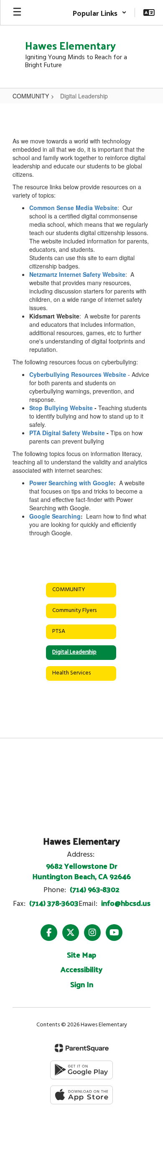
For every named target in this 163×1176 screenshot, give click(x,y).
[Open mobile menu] (17, 12)
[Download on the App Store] (81, 1095)
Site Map (81, 954)
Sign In (81, 984)
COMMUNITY (31, 96)
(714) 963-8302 (95, 889)
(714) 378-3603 (54, 903)
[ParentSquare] (82, 1048)
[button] (99, 12)
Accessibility (81, 969)
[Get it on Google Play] (81, 1070)
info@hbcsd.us (125, 903)
